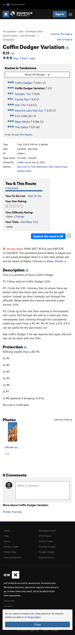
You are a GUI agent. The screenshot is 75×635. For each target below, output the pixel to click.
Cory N (26, 166)
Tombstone (8, 39)
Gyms (7, 541)
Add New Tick (29, 221)
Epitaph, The (23, 93)
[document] (37, 619)
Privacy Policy (34, 617)
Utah (20, 31)
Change (19, 216)
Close (37, 624)
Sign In (59, 14)
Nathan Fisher (24, 170)
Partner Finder (11, 546)
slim (19, 166)
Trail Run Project (47, 546)
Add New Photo (62, 419)
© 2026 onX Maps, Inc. (28, 630)
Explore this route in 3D (48, 236)
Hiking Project (46, 541)
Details (59, 261)
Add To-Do (34, 196)
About (7, 530)
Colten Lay (22, 162)
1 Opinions (11, 188)
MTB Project (45, 535)
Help (6, 535)
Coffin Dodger (23, 82)
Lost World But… (28, 35)
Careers (8, 606)
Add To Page (63, 39)
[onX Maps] (11, 577)
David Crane (60, 166)
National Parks (46, 557)
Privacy (54, 630)
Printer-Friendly (12, 511)
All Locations (9, 31)
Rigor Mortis (22, 121)
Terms (45, 630)
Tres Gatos (21, 127)
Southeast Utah (34, 31)
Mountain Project (47, 530)
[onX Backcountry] (14, 5)
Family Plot (22, 99)
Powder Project (46, 551)
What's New (10, 551)
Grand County (10, 35)
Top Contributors (12, 557)
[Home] (19, 14)
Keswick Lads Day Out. (29, 110)
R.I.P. (17, 116)
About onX (9, 600)
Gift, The (20, 105)
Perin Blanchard (39, 166)
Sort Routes (26, 134)
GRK (50, 166)
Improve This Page (60, 33)
